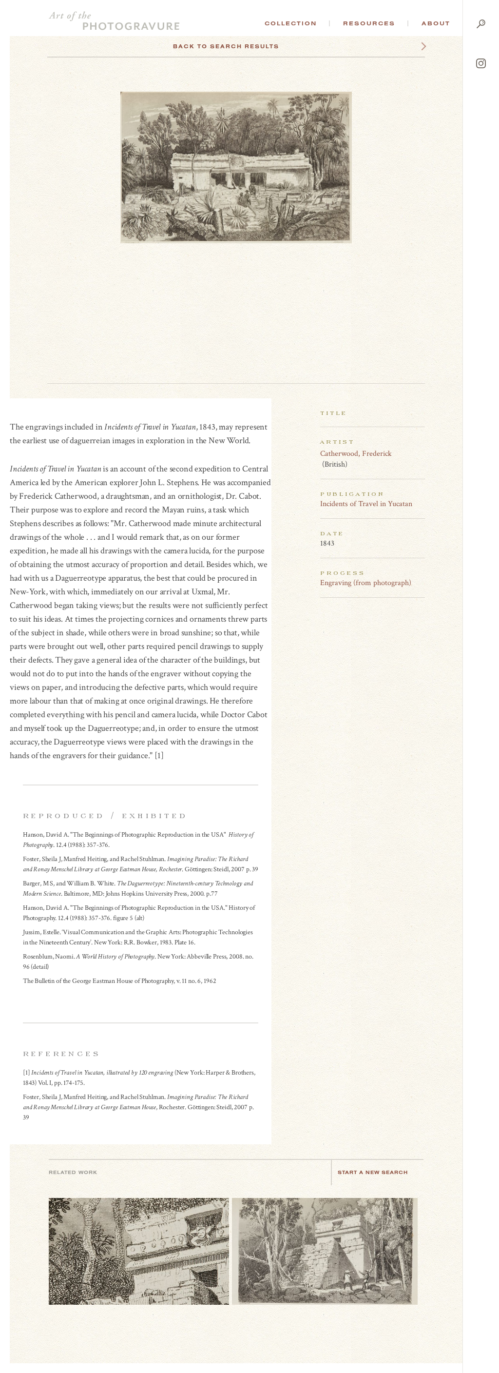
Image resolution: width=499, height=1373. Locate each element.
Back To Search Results (226, 46)
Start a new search (373, 1172)
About (436, 23)
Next (414, 46)
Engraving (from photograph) (365, 583)
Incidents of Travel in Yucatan (366, 504)
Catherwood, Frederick (356, 454)
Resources (369, 23)
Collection (291, 23)
